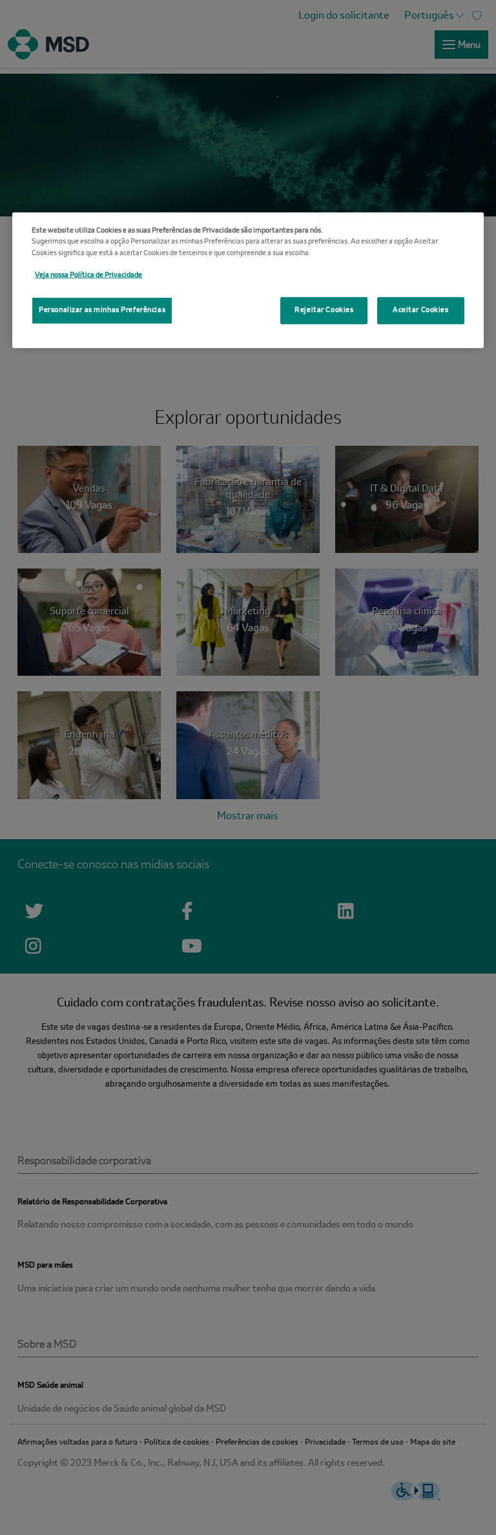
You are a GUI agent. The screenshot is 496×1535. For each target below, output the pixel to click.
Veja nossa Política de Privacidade (88, 274)
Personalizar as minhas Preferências (102, 310)
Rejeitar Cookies (323, 310)
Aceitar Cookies (421, 310)
